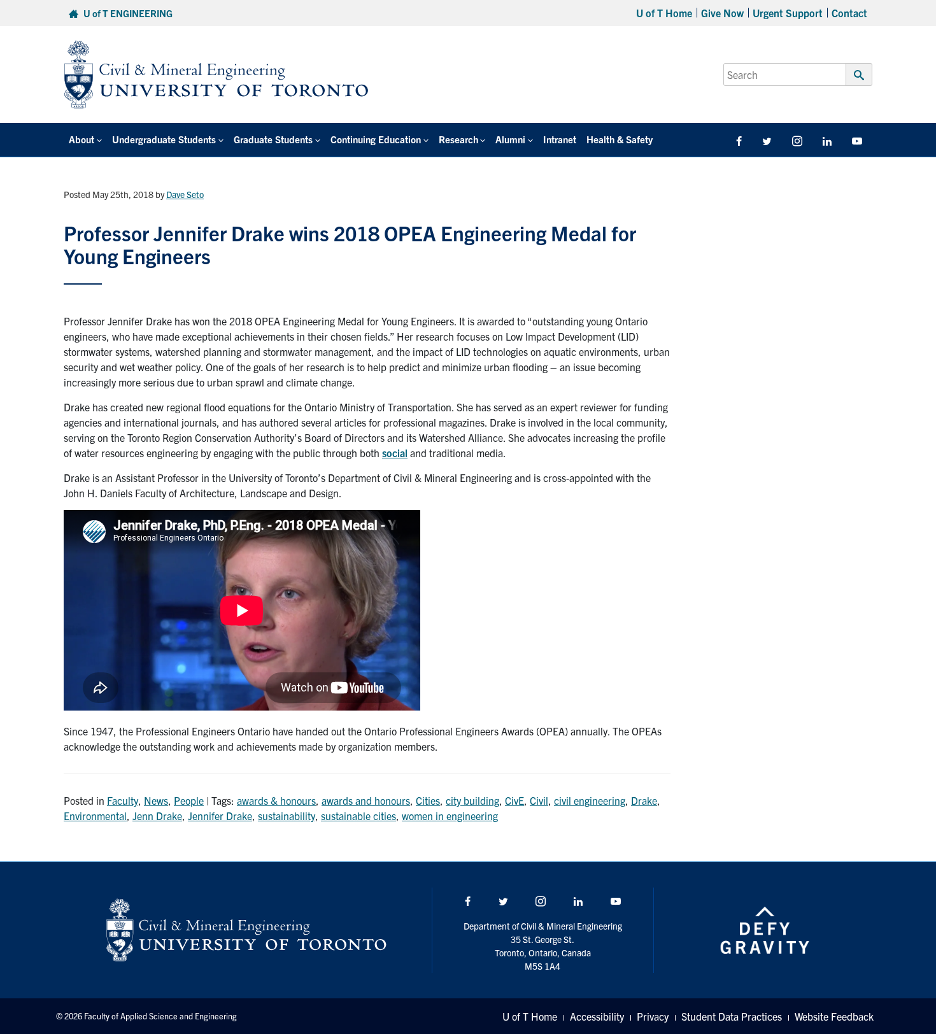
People (189, 800)
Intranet (559, 139)
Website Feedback (834, 1016)
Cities (428, 800)
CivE (514, 800)
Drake (644, 800)
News (156, 800)
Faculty (122, 800)
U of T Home (664, 12)
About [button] (81, 139)
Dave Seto (185, 194)
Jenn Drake (157, 815)
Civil (539, 800)
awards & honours (276, 800)
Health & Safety (619, 139)
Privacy (653, 1016)
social (395, 452)
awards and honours (366, 800)
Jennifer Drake (220, 815)
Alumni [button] (510, 139)
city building (472, 800)
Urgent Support (788, 12)
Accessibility (597, 1016)
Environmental (95, 815)
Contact (849, 12)
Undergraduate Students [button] (164, 139)
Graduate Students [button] (273, 139)
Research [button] (458, 139)
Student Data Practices (731, 1016)
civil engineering (589, 800)
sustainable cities (358, 815)
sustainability (286, 815)
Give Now (722, 12)
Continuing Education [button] (375, 139)
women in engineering (450, 815)
